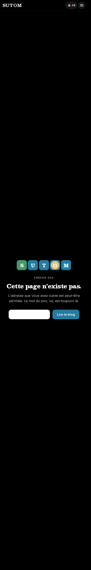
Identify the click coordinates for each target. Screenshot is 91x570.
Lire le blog (66, 314)
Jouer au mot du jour (29, 314)
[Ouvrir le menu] (81, 5)
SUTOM (12, 5)
